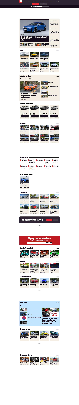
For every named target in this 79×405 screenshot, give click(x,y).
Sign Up (49, 242)
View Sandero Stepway (25, 187)
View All (58, 329)
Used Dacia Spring (54, 117)
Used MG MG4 (24, 117)
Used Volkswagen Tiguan (34, 117)
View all (58, 76)
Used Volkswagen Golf (44, 117)
